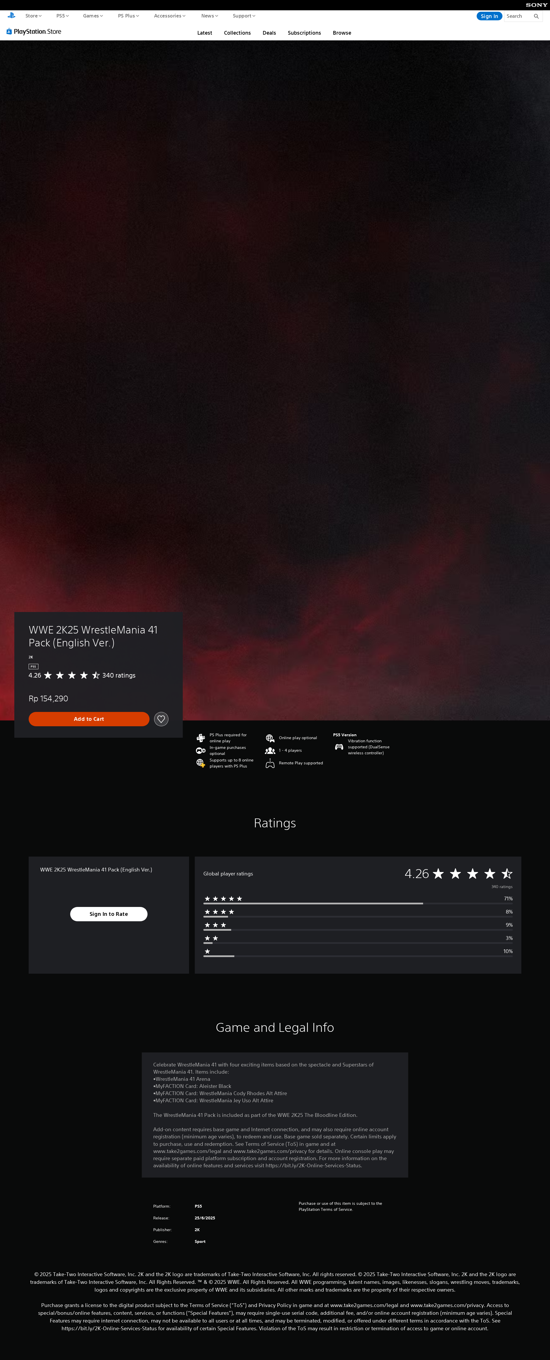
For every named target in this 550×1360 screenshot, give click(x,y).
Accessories (167, 15)
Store (31, 15)
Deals (269, 32)
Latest (204, 32)
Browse (342, 32)
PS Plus (126, 15)
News (207, 15)
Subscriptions (304, 32)
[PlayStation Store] (36, 31)
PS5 (60, 15)
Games (91, 15)
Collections (237, 32)
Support (242, 15)
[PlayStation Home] (11, 16)
